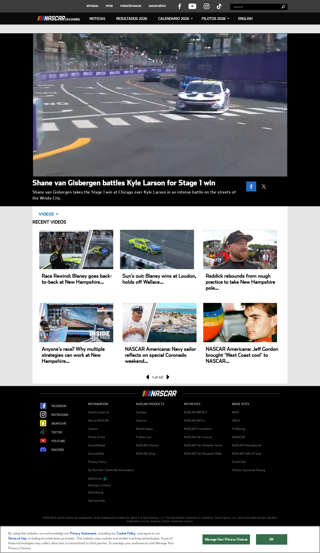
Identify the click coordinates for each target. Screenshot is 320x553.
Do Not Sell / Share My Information (111, 470)
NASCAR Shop (146, 453)
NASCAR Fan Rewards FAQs (203, 453)
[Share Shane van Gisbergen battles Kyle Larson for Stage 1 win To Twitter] (265, 186)
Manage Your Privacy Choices (226, 539)
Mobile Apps (144, 429)
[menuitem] (112, 485)
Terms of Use (96, 437)
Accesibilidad (96, 445)
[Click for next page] (167, 377)
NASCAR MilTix (194, 420)
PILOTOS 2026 (214, 19)
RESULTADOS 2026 (131, 19)
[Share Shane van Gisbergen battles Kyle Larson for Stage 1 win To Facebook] (252, 186)
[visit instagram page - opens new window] (206, 6)
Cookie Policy (126, 533)
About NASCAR (98, 420)
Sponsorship (96, 500)
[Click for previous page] (148, 377)
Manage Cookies (99, 485)
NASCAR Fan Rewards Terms (203, 445)
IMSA (235, 412)
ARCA (236, 420)
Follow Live (143, 437)
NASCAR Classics (147, 445)
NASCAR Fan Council (198, 437)
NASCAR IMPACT (195, 412)
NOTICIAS (97, 19)
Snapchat (59, 423)
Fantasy (141, 412)
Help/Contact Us (99, 412)
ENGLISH (245, 19)
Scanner (141, 420)
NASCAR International (246, 445)
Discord (57, 450)
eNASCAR (238, 437)
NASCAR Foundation (198, 429)
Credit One (239, 462)
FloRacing (238, 429)
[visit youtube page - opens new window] (192, 6)
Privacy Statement (83, 533)
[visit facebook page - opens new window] (179, 6)
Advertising (95, 492)
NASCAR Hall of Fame (246, 453)
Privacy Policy (97, 462)
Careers (93, 429)
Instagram (59, 415)
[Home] (60, 18)
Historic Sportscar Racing (248, 470)
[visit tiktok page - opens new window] (219, 6)
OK (271, 539)
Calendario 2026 (173, 19)
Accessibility (96, 453)
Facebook (58, 406)
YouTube (58, 441)
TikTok (56, 432)
